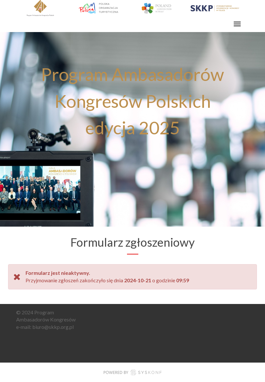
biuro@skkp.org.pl (53, 327)
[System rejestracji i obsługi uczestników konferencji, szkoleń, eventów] (132, 373)
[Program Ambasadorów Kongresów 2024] (127, 8)
